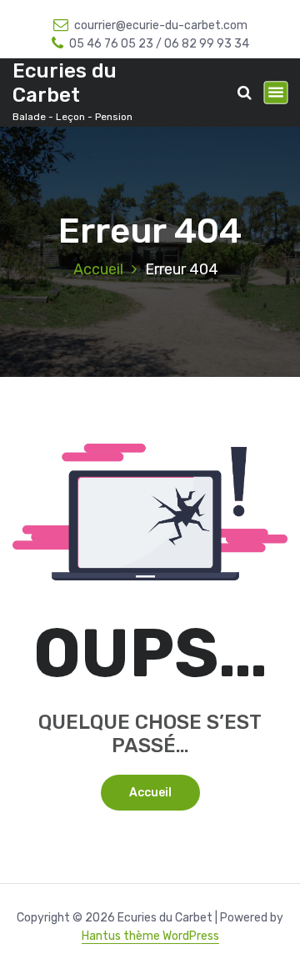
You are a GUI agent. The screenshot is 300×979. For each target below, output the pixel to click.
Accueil (98, 269)
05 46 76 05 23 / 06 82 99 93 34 (159, 44)
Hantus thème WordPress (150, 936)
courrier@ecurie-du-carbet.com (161, 25)
